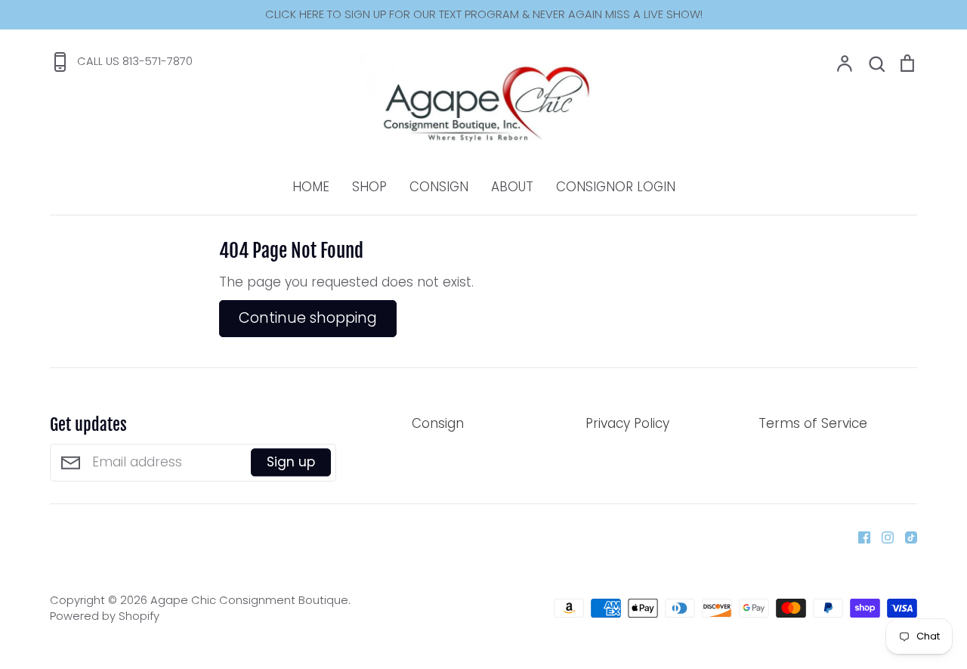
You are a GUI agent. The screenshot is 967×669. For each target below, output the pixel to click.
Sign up (291, 462)
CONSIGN (438, 187)
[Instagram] (882, 537)
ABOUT (512, 187)
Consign (438, 423)
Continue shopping (308, 318)
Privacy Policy (627, 423)
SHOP (369, 187)
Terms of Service (812, 423)
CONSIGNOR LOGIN (615, 187)
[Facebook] (858, 537)
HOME (310, 187)
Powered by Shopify (104, 616)
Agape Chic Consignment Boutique (249, 600)
